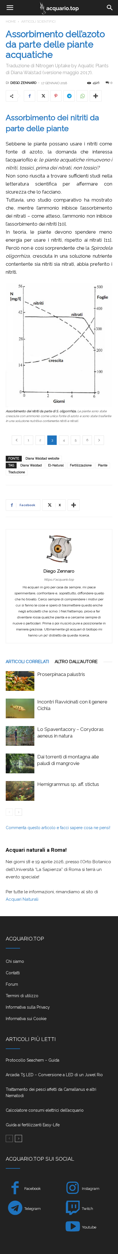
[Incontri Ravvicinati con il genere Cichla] (20, 708)
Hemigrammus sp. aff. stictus (68, 784)
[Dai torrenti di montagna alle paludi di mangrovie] (20, 763)
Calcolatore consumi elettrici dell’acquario (45, 1110)
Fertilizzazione (81, 465)
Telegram (32, 1208)
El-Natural (56, 465)
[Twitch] (72, 1209)
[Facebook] (29, 96)
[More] (96, 96)
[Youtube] (72, 1227)
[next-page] (18, 812)
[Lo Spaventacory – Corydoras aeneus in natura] (20, 736)
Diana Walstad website (42, 458)
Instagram (90, 1188)
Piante (102, 465)
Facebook (32, 1188)
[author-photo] (59, 563)
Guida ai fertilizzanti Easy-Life (33, 1125)
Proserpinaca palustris (61, 674)
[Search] (110, 7)
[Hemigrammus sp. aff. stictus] (20, 791)
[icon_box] (59, 964)
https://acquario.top (59, 579)
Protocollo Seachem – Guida (32, 1060)
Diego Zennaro (23, 83)
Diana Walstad (31, 465)
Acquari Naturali (22, 899)
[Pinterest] (56, 96)
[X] (42, 96)
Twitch (87, 1208)
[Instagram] (72, 1189)
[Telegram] (69, 96)
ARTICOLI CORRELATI (27, 661)
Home (11, 21)
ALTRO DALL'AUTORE (76, 661)
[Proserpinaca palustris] (20, 681)
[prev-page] (9, 812)
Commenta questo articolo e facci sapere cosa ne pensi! (58, 827)
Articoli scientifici (38, 21)
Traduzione (16, 472)
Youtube (89, 1227)
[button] (10, 7)
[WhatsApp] (82, 96)
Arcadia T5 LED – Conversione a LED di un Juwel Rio (54, 1074)
